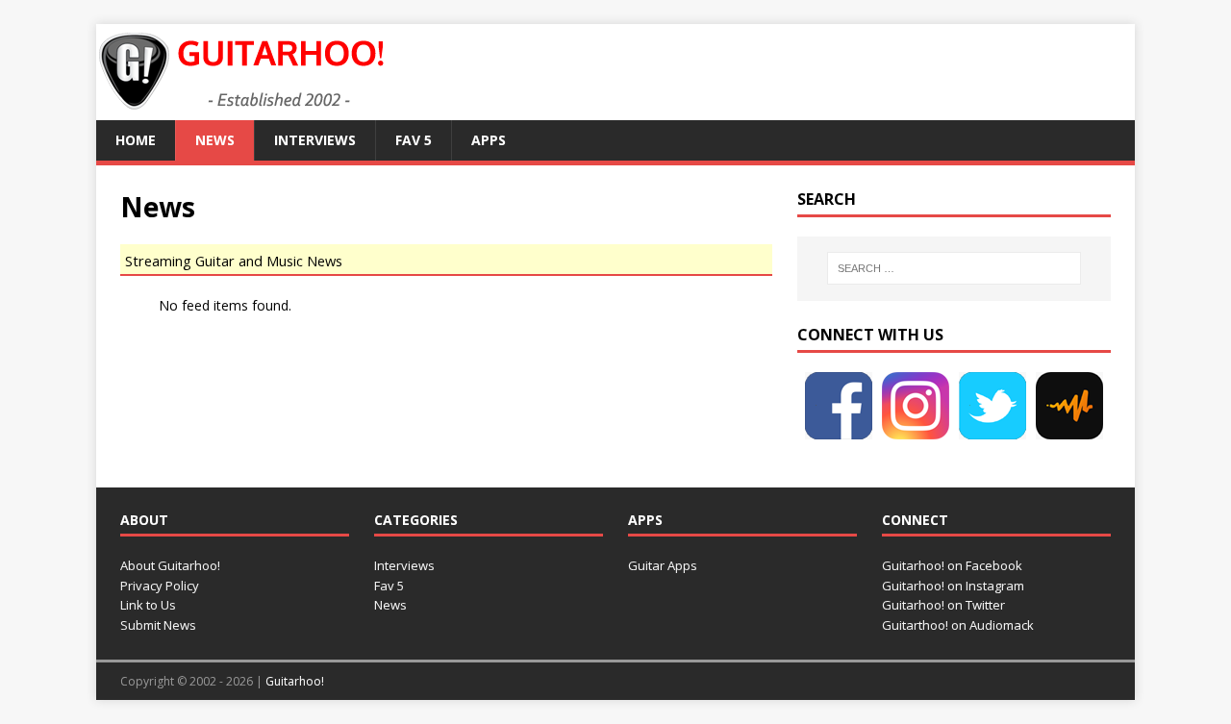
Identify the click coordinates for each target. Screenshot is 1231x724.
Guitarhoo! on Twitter (943, 604)
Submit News (158, 625)
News (215, 140)
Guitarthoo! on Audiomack (958, 625)
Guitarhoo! (294, 681)
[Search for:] (954, 268)
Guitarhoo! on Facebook (952, 565)
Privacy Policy (159, 585)
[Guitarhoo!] (240, 109)
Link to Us (148, 604)
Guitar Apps (662, 565)
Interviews (315, 140)
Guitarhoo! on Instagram (953, 585)
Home (135, 140)
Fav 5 (413, 140)
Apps (488, 140)
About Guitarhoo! (170, 565)
